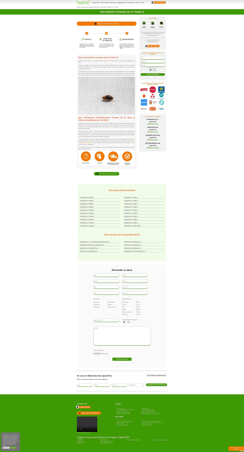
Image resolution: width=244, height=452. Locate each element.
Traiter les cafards (120, 423)
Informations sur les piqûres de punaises (125, 421)
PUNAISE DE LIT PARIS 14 (87, 216)
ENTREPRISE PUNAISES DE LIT (132, 248)
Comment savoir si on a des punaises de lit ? (151, 421)
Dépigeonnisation (122, 2)
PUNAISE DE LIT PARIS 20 (87, 226)
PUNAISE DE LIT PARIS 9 (131, 207)
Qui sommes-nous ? (121, 408)
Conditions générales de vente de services (125, 409)
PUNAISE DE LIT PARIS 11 (131, 210)
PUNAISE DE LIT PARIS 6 (86, 204)
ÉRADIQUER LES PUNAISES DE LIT (89, 248)
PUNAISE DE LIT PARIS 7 (131, 204)
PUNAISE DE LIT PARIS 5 (131, 200)
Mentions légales (145, 408)
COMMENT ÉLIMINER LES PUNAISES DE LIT (92, 245)
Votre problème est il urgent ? (130, 319)
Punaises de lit (96, 2)
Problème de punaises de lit (122, 425)
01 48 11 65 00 (159, 2)
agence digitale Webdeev (86, 432)
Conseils (142, 2)
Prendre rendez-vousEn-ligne (236, 448)
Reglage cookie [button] (6, 447)
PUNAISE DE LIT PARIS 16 (87, 219)
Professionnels (131, 2)
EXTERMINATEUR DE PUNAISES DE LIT (135, 251)
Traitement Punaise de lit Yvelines (123, 412)
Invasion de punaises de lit (147, 425)
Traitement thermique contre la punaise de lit (151, 413)
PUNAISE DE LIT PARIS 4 (86, 200)
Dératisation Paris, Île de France (133, 440)
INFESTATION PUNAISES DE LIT (88, 251)
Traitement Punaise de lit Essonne (123, 413)
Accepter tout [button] (13, 447)
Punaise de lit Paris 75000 (122, 411)
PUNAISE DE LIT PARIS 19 (131, 222)
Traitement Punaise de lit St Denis (148, 412)
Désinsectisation (105, 2)
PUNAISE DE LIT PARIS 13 (131, 213)
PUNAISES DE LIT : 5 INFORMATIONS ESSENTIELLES (94, 242)
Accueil (78, 7)
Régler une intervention (90, 413)
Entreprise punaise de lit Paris (148, 409)
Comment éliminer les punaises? (123, 422)
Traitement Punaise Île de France (148, 411)
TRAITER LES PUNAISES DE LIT (132, 242)
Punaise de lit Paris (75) (94, 7)
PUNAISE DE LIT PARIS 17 (131, 219)
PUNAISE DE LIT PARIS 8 (86, 207)
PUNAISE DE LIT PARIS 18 (87, 222)
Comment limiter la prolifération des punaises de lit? (152, 422)
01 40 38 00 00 (103, 440)
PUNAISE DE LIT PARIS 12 (87, 213)
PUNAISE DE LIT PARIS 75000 (132, 226)
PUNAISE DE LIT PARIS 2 (86, 197)
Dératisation (113, 2)
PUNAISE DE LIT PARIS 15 (131, 216)
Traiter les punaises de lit (147, 423)
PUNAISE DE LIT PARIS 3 (131, 197)
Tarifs (137, 2)
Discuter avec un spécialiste (156, 375)
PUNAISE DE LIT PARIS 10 (87, 210)
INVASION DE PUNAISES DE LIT (132, 245)
